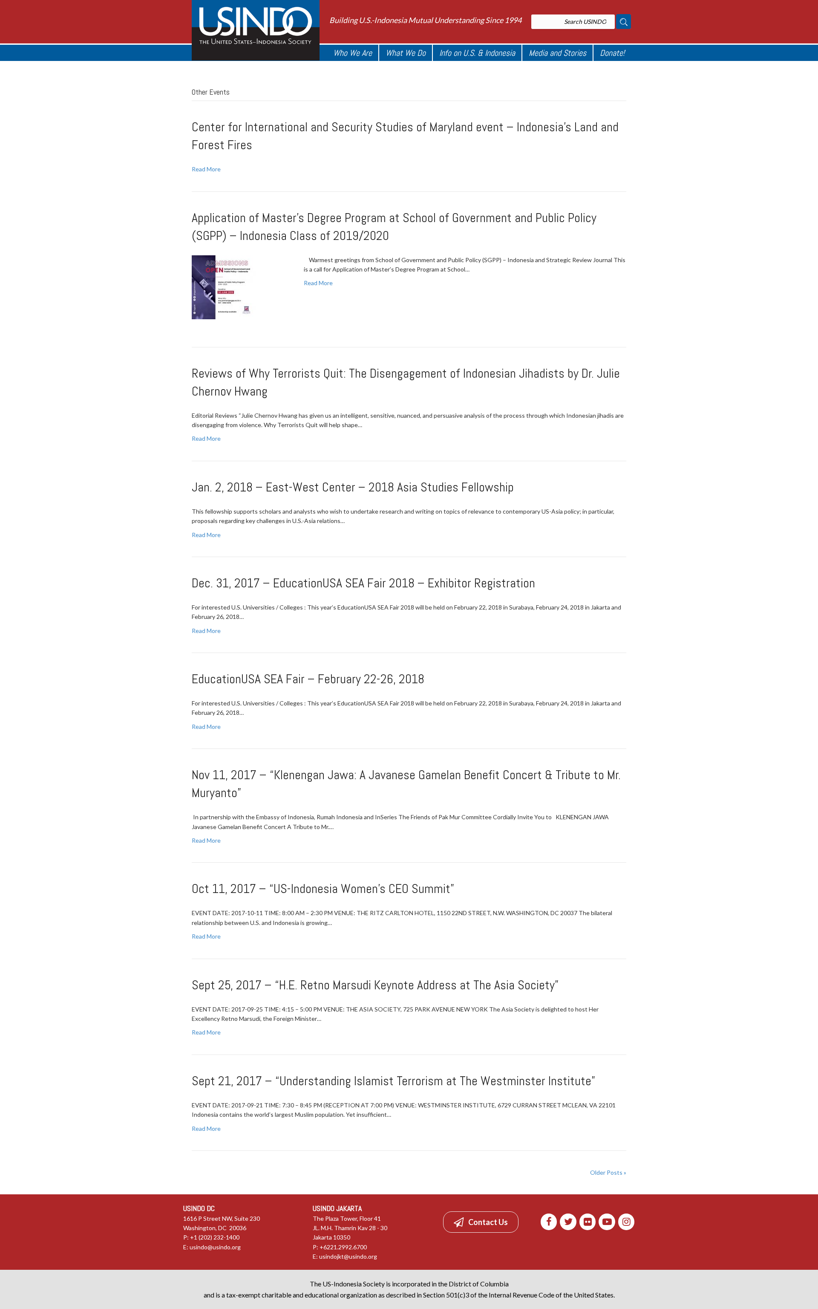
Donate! (612, 52)
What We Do (406, 52)
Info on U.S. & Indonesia (477, 52)
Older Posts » (608, 1172)
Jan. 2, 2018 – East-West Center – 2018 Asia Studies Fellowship (353, 487)
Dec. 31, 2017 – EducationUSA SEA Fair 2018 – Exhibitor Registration (363, 583)
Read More (206, 169)
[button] (480, 1222)
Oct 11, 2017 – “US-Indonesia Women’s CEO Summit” (323, 889)
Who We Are (352, 52)
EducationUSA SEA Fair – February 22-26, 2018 (308, 679)
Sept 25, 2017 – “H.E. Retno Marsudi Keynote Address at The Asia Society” (375, 985)
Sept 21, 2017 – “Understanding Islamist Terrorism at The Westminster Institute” (393, 1081)
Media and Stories (557, 52)
